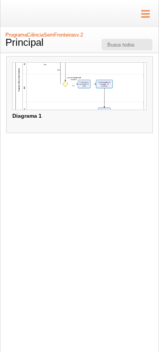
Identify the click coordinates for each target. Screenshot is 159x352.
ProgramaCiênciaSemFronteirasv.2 (44, 35)
